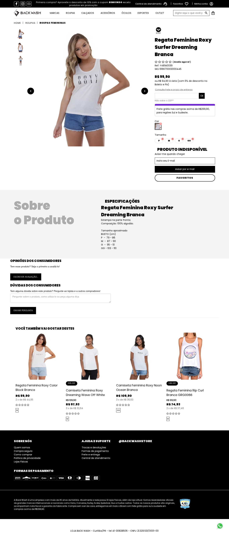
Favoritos (185, 178)
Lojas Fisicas (21, 461)
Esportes (143, 13)
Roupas (70, 13)
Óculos (126, 13)
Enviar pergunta (23, 310)
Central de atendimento (96, 458)
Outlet (159, 13)
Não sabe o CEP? (164, 100)
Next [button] (216, 377)
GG (118, 410)
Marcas (54, 13)
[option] (87, 87)
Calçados (87, 13)
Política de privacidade (27, 458)
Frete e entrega (91, 454)
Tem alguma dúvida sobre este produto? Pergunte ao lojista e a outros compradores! (55, 291)
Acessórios (108, 13)
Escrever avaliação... (26, 276)
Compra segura (23, 451)
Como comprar (23, 454)
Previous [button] (13, 377)
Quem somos (22, 447)
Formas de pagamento (95, 451)
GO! (206, 13)
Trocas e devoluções (94, 447)
